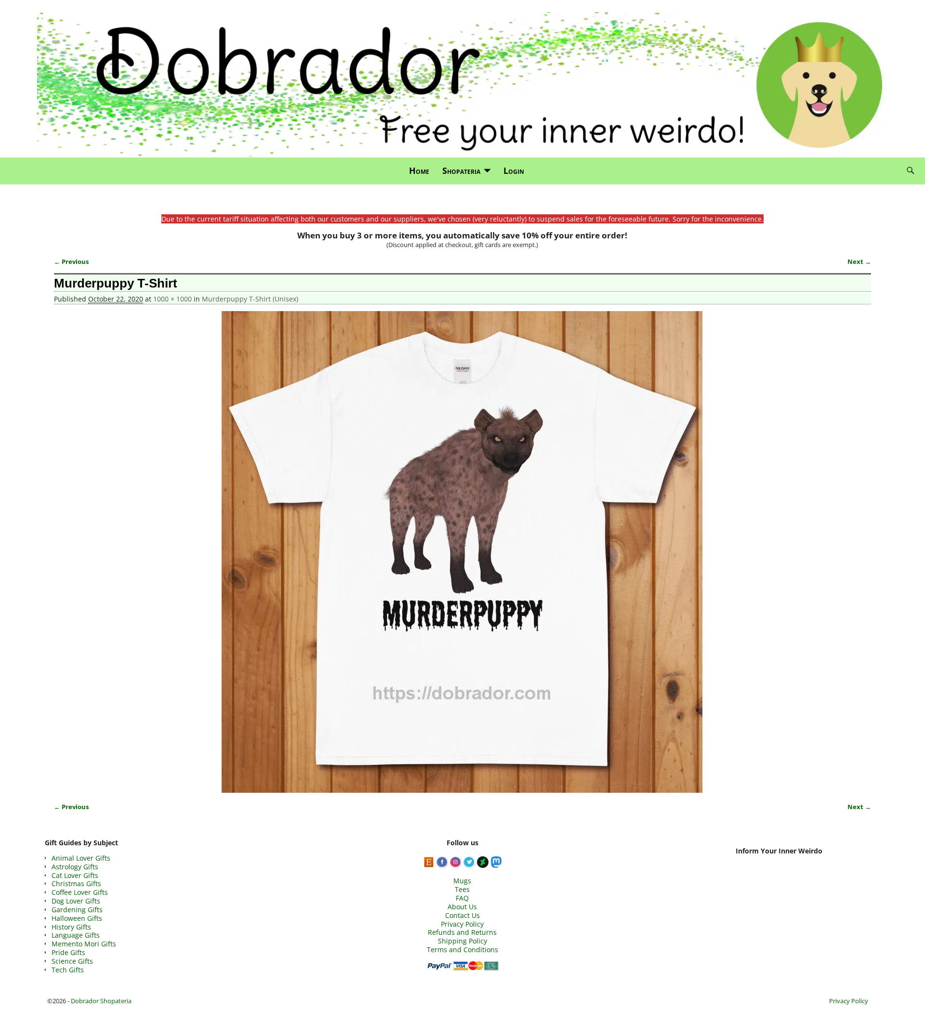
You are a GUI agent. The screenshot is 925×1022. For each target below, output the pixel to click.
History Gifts (71, 926)
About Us (462, 906)
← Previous (71, 262)
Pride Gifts (68, 952)
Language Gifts (76, 935)
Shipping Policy (462, 940)
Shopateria (461, 170)
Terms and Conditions (462, 949)
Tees (462, 889)
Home (419, 170)
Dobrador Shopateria (101, 1000)
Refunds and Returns (462, 932)
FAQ (462, 898)
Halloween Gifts (77, 918)
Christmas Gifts (76, 883)
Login (513, 170)
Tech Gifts (68, 969)
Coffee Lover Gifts (80, 892)
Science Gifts (72, 961)
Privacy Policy (462, 924)
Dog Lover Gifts (76, 900)
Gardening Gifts (77, 909)
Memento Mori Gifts (84, 943)
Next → (859, 262)
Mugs (462, 880)
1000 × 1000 (172, 298)
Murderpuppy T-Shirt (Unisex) (250, 298)
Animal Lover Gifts (81, 858)
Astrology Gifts (75, 866)
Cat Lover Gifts (75, 875)
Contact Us (462, 915)
